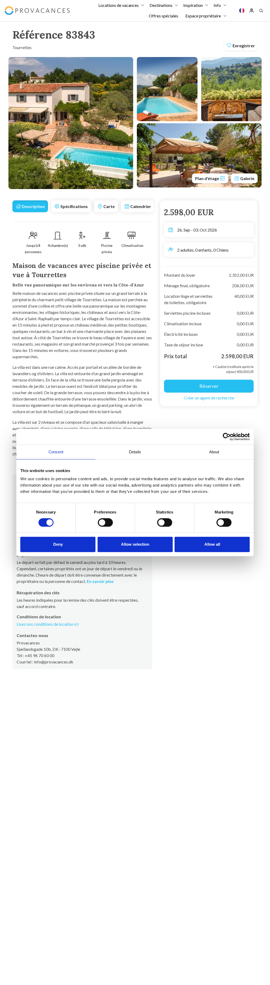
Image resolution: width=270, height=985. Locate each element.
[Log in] (251, 10)
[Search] (261, 10)
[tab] (30, 206)
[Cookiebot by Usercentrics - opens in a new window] (227, 437)
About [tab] (214, 452)
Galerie (246, 178)
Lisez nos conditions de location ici (48, 623)
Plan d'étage (207, 178)
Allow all (212, 544)
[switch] (105, 522)
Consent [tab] (56, 452)
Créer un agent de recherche (209, 397)
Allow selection (135, 544)
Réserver (209, 386)
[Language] (242, 10)
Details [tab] (135, 452)
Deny (58, 544)
